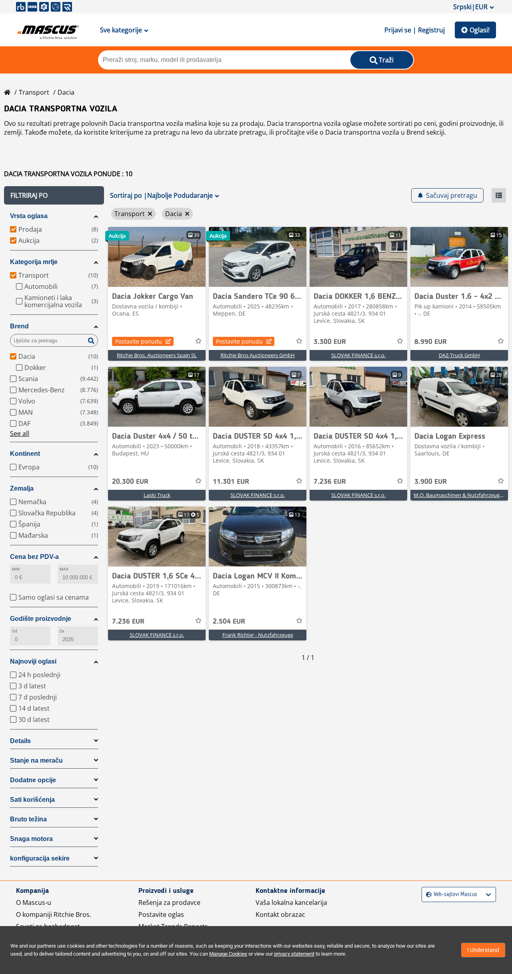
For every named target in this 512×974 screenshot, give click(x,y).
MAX (64, 569)
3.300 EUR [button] (330, 342)
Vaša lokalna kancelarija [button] (291, 902)
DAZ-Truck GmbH (459, 355)
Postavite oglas (161, 914)
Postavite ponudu (138, 341)
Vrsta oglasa (29, 216)
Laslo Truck (157, 495)
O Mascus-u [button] (33, 902)
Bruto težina (28, 819)
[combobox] (427, 894)
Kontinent (25, 453)
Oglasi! (480, 30)
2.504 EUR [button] (229, 621)
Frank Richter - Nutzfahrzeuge (257, 634)
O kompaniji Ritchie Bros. (53, 914)
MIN (16, 569)
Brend (19, 326)
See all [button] (19, 433)
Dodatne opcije (33, 780)
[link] (157, 257)
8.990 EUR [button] (430, 342)
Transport (34, 92)
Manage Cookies (228, 954)
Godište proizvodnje (40, 618)
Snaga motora (31, 838)
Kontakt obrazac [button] (280, 914)
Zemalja (22, 488)
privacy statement (294, 954)
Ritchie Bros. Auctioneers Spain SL (157, 355)
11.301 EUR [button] (231, 481)
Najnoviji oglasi (33, 661)
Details (20, 740)
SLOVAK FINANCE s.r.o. (358, 355)
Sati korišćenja (32, 799)
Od (14, 631)
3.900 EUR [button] (430, 481)
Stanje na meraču (36, 760)
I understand (483, 950)
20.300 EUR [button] (130, 481)
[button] (54, 195)
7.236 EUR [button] (330, 481)
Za (62, 631)
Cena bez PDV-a (34, 556)
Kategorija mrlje (34, 261)
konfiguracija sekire (40, 858)
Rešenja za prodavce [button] (169, 902)
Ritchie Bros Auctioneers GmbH (257, 355)
